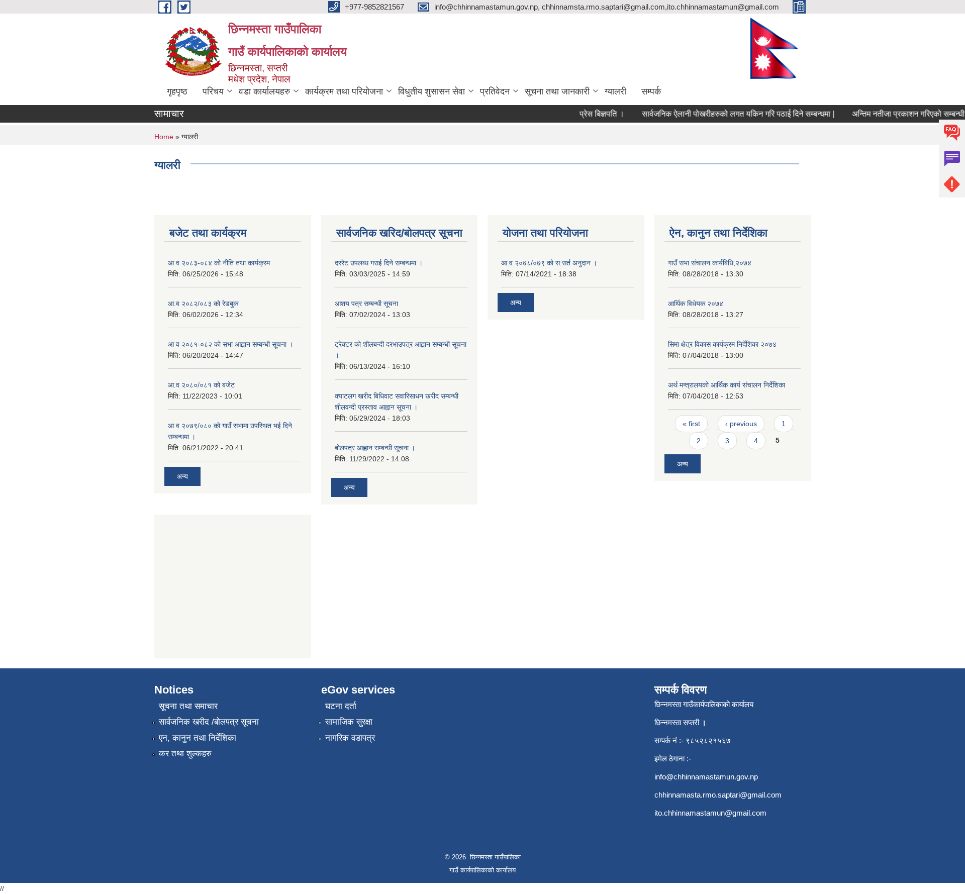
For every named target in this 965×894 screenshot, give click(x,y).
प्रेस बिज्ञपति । (593, 114)
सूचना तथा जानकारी (557, 91)
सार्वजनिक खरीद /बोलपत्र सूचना (209, 722)
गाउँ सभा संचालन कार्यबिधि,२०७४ (709, 263)
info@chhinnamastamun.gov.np (706, 776)
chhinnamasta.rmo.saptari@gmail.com (718, 794)
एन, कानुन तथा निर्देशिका (197, 738)
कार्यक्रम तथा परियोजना (344, 91)
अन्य (182, 476)
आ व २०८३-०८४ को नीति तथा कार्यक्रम (219, 263)
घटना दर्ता (340, 706)
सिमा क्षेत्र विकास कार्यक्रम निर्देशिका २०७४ (722, 344)
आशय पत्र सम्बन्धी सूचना (366, 304)
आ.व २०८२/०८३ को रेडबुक (203, 304)
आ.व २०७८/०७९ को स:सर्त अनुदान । (549, 263)
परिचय (213, 91)
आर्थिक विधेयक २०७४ (695, 304)
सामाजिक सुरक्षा (348, 722)
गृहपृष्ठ (177, 91)
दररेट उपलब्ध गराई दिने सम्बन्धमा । (379, 263)
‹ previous (741, 424)
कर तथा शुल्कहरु (185, 753)
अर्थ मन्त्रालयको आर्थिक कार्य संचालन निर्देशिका (726, 385)
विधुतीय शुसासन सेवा (431, 91)
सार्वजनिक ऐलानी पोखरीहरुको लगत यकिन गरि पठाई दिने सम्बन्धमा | (729, 114)
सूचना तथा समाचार (188, 706)
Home (163, 137)
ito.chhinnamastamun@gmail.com (710, 813)
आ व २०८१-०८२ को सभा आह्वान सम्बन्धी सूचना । (230, 344)
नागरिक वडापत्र (350, 738)
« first (691, 424)
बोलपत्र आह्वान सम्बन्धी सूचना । (375, 448)
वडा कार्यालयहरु (264, 91)
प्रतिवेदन (495, 91)
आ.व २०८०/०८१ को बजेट (201, 385)
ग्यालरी (615, 91)
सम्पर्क (651, 91)
